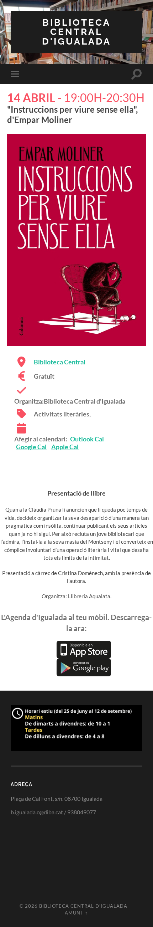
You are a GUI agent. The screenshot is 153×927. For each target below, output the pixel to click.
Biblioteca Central (59, 362)
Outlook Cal (87, 439)
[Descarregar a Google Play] (84, 667)
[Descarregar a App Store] (84, 649)
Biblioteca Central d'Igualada (76, 32)
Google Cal (31, 447)
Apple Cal (65, 447)
